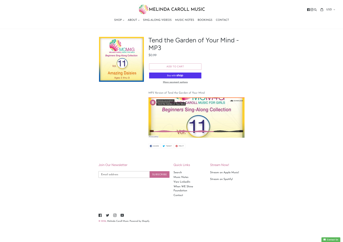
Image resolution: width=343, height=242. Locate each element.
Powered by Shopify (139, 221)
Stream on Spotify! (221, 179)
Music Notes (181, 177)
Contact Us (332, 240)
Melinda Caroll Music (118, 221)
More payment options (175, 82)
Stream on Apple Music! (224, 172)
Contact (178, 195)
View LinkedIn (182, 182)
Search (178, 172)
